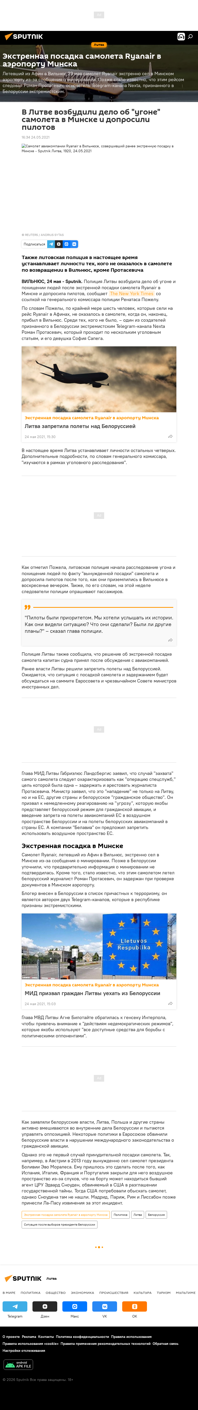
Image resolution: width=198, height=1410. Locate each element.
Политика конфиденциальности (82, 1336)
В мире (9, 1292)
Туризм (164, 1292)
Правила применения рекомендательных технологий (106, 1343)
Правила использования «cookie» (31, 1343)
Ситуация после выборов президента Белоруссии (59, 1224)
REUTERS (31, 235)
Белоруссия (156, 1215)
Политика (120, 1215)
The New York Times (131, 293)
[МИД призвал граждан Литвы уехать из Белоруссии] (99, 946)
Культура (143, 1292)
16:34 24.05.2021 (36, 137)
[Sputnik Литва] (25, 41)
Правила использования (131, 1336)
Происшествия (113, 1292)
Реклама (29, 1336)
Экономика (82, 1292)
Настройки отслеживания (24, 1350)
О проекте (11, 1336)
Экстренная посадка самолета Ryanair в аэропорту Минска (92, 418)
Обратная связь (165, 1343)
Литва (138, 1215)
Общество (56, 1292)
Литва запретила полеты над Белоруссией (80, 426)
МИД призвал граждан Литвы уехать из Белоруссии (92, 993)
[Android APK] (18, 1365)
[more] (170, 436)
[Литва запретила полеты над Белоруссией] (99, 379)
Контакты (46, 1336)
